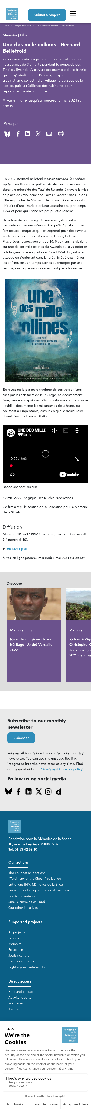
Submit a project (47, 15)
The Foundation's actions (26, 872)
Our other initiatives (23, 907)
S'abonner (21, 738)
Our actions (18, 863)
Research (15, 938)
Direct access (19, 981)
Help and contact (21, 991)
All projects (16, 932)
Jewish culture (18, 955)
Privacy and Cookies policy (61, 769)
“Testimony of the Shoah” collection (34, 878)
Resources (15, 1003)
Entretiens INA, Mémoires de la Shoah (36, 884)
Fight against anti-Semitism (28, 967)
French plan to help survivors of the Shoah (39, 890)
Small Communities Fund (26, 901)
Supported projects (25, 922)
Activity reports (19, 997)
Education (15, 949)
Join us (13, 1009)
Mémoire (14, 944)
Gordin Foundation (22, 896)
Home (6, 25)
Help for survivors (21, 961)
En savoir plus (17, 548)
